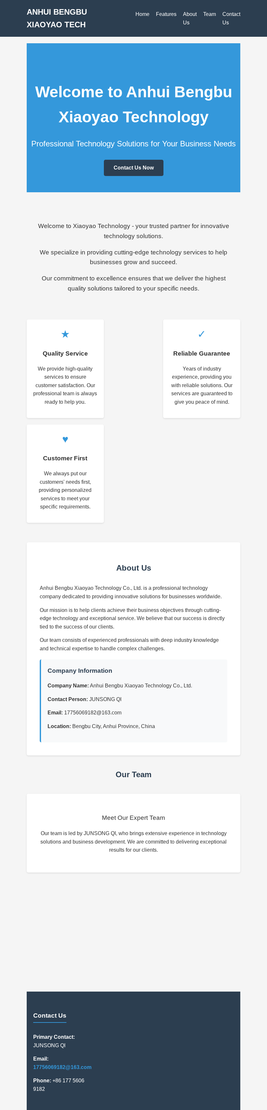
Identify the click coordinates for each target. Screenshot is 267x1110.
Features (166, 14)
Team (209, 14)
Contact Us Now (134, 167)
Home (142, 14)
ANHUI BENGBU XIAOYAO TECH (57, 18)
